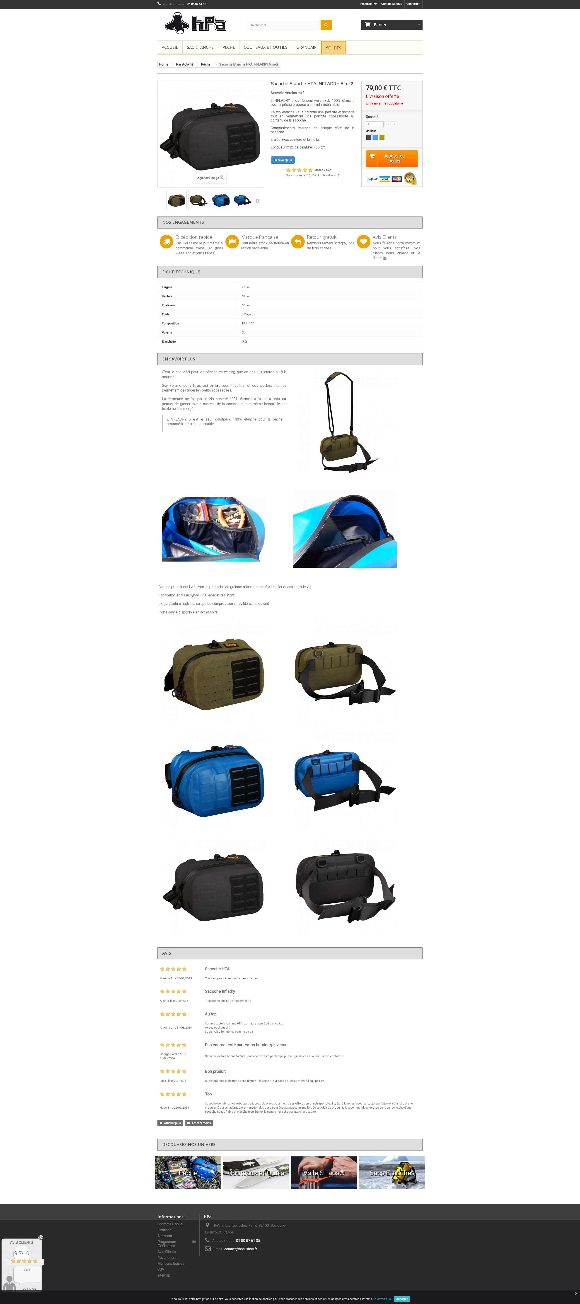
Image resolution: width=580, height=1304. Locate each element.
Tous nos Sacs (392, 1173)
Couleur (371, 131)
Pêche (228, 47)
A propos (164, 1236)
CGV (160, 1270)
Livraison (164, 1230)
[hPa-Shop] (199, 23)
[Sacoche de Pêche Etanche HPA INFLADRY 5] (176, 200)
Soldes (333, 48)
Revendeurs (166, 1258)
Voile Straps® (324, 1173)
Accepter (402, 1299)
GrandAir (306, 47)
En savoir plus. (382, 1299)
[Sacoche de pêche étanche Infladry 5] (355, 422)
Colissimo (190, 243)
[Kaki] (381, 137)
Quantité (372, 117)
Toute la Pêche (188, 1173)
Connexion (413, 3)
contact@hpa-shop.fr (240, 1249)
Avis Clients (166, 1252)
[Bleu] (375, 137)
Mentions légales (170, 1264)
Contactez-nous (391, 3)
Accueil (170, 47)
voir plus (29, 1288)
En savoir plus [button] (283, 160)
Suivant (257, 200)
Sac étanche (200, 47)
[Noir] (368, 137)
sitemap (163, 1275)
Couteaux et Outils (266, 47)
